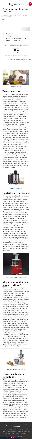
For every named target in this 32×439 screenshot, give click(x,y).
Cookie (7, 438)
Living (4, 431)
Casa (5, 429)
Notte (19, 431)
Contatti (12, 436)
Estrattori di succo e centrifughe (14, 40)
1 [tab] (16, 83)
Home (3, 13)
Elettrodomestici (11, 431)
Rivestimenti (16, 433)
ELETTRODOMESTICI (11, 13)
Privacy (2, 438)
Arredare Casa (12, 429)
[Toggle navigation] (3, 19)
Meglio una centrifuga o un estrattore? (16, 38)
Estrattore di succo (11, 34)
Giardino (23, 433)
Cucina (20, 429)
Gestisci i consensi (16, 438)
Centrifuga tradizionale (12, 36)
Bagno (26, 429)
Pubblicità (19, 436)
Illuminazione (26, 431)
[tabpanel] (16, 79)
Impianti (8, 433)
